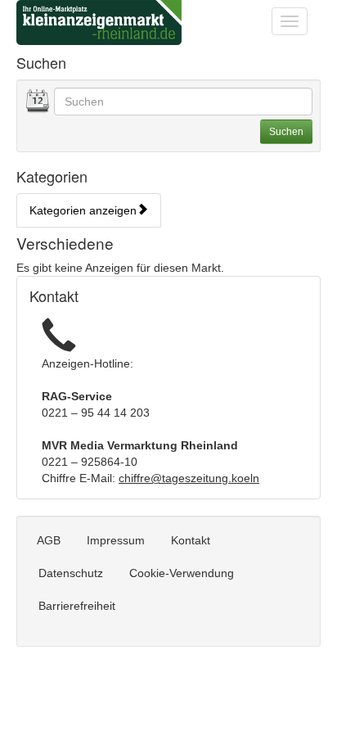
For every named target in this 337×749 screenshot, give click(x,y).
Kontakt (190, 540)
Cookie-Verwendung (181, 573)
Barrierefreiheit (76, 605)
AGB (49, 540)
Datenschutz (70, 573)
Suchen (286, 132)
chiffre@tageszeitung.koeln (189, 478)
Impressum (116, 540)
